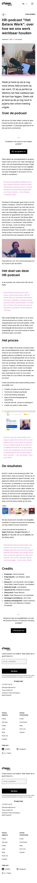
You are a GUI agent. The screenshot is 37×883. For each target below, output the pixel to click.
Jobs (3, 729)
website (28, 535)
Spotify (4, 535)
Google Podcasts (21, 532)
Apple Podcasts (8, 532)
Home (4, 719)
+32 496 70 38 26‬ (7, 684)
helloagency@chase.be (8, 687)
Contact (4, 739)
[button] (25, 4)
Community (23, 722)
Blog (3, 732)
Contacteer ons (18, 630)
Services (4, 722)
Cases (4, 725)
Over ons (5, 736)
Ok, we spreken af (18, 151)
